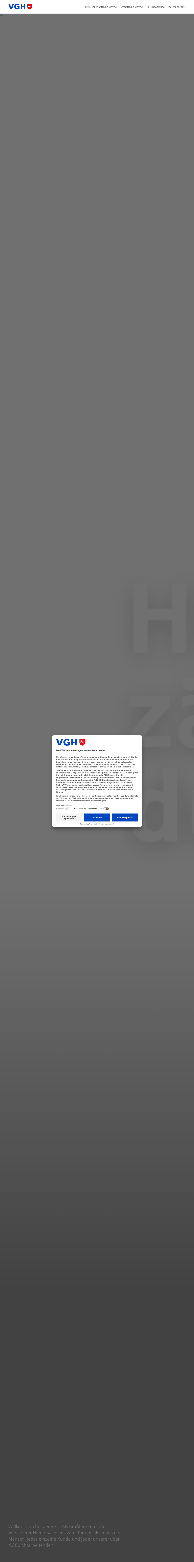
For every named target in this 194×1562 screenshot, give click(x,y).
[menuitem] (101, 6)
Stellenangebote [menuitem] (177, 6)
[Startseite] (20, 7)
